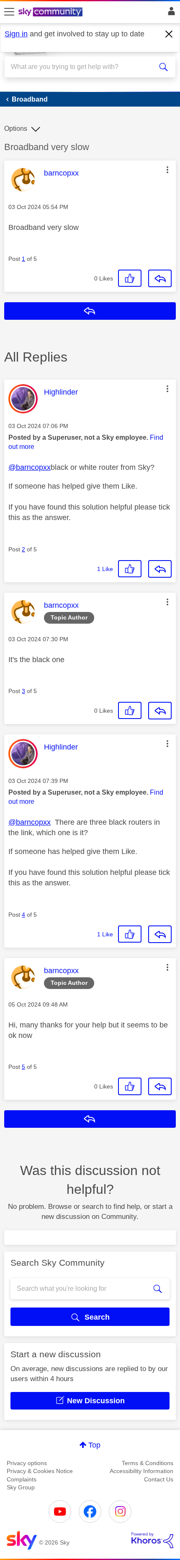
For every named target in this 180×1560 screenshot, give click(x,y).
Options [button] (15, 128)
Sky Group (21, 1487)
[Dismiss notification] (169, 34)
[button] (167, 170)
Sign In (170, 13)
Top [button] (94, 1445)
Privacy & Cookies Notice (40, 1471)
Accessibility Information (141, 1471)
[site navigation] (9, 12)
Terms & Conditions (147, 1463)
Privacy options (27, 1463)
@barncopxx (29, 467)
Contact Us (158, 1479)
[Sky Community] (51, 12)
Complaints (21, 1479)
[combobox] (82, 66)
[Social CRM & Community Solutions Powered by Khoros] (152, 1540)
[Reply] (160, 278)
